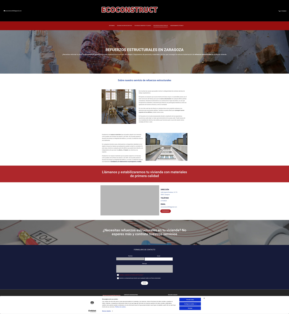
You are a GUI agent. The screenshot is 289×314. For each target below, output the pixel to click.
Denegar (190, 308)
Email (158, 256)
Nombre (130, 256)
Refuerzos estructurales (160, 25)
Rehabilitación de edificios (124, 25)
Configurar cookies (189, 303)
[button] (165, 211)
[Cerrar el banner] (204, 298)
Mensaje (144, 263)
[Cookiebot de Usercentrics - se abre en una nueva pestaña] (92, 311)
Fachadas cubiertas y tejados (142, 25)
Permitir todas (190, 299)
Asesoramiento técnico (176, 25)
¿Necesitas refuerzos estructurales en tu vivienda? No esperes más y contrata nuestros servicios (144, 232)
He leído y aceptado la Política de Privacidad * (131, 275)
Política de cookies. (120, 307)
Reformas (112, 25)
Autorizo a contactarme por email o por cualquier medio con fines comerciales (140, 278)
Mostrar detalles (106, 311)
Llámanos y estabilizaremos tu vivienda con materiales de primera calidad (144, 174)
